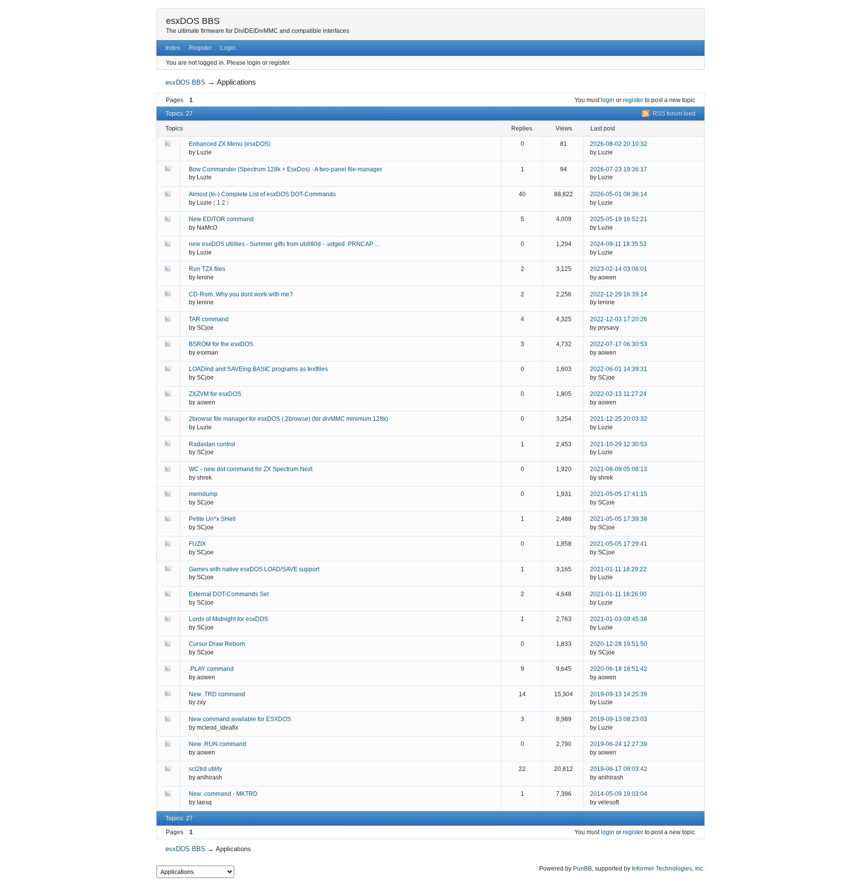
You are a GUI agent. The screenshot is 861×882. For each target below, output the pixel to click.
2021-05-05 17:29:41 (618, 543)
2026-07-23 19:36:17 (618, 169)
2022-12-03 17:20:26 (618, 319)
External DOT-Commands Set (229, 594)
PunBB (582, 868)
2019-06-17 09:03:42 (618, 768)
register (633, 100)
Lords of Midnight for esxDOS (228, 619)
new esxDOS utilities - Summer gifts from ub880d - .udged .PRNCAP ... (284, 244)
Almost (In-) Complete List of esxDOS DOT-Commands (262, 194)
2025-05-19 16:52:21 (618, 219)
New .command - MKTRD (223, 793)
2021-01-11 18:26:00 (618, 594)
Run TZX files (207, 268)
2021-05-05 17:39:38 (618, 518)
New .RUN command (217, 744)
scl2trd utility (205, 768)
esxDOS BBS (193, 21)
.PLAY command (211, 668)
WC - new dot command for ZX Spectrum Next (250, 469)
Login (228, 47)
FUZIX (197, 543)
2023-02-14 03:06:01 (618, 268)
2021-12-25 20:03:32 (618, 418)
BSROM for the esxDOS (221, 344)
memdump (203, 494)
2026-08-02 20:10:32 (618, 143)
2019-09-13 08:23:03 (618, 719)
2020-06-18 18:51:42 (618, 668)
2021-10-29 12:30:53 (618, 444)
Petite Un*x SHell (212, 518)
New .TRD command (217, 694)
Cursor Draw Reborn (217, 643)
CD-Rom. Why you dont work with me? (241, 294)
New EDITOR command (221, 219)
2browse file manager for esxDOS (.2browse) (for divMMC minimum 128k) (288, 418)
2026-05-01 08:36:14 (618, 194)
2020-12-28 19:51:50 (618, 643)
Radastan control (212, 444)
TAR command (209, 319)
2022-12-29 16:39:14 (618, 294)
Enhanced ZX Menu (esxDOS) (230, 143)
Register (200, 47)
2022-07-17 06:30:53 (618, 344)
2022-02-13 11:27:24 (618, 393)
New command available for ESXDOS (240, 719)
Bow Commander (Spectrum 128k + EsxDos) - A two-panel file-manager (285, 169)
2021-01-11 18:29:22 (618, 569)
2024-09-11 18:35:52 (618, 244)
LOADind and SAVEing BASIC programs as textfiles (258, 369)
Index (172, 47)
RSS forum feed (674, 113)
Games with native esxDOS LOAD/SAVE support (254, 569)
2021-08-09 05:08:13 (618, 469)
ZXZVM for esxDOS (215, 393)
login (607, 100)
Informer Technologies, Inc (667, 868)
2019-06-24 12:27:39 (618, 744)
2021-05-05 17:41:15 (618, 494)
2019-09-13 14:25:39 (618, 694)
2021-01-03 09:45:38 (618, 619)
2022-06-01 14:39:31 (618, 369)
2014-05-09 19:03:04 (618, 793)
